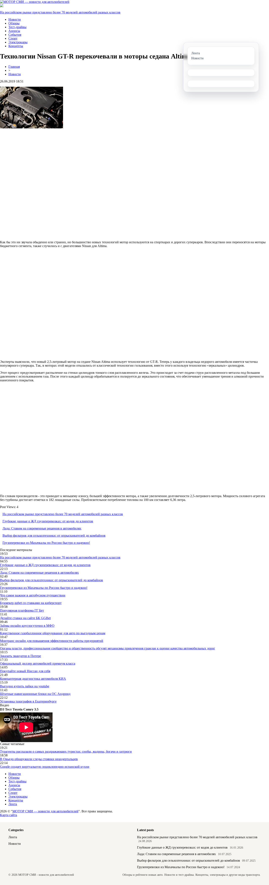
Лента (12, 804)
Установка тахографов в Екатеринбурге (28, 701)
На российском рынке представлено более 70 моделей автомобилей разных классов (60, 12)
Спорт (12, 38)
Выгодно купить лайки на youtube (24, 686)
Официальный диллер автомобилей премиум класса (37, 663)
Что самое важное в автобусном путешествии (32, 595)
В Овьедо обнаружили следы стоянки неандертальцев (39, 759)
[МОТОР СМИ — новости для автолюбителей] (34, 2)
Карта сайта (8, 815)
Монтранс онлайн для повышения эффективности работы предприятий (51, 641)
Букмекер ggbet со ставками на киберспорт (31, 603)
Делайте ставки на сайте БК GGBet (25, 618)
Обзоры (14, 23)
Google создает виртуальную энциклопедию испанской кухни (44, 766)
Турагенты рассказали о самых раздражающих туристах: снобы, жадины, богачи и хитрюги (66, 751)
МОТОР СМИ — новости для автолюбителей (45, 811)
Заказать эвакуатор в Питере (20, 656)
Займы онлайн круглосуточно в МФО (27, 625)
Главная (14, 66)
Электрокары (18, 42)
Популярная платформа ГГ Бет (22, 610)
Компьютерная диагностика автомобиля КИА (33, 678)
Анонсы (14, 31)
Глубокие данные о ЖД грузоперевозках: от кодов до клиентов (48, 521)
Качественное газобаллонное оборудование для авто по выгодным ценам (52, 633)
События (14, 34)
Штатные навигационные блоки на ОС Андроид (35, 694)
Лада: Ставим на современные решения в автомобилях (42, 528)
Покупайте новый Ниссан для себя (25, 671)
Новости (14, 19)
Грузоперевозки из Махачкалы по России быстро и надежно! (46, 542)
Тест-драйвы (17, 27)
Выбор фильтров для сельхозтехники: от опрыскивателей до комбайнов (54, 535)
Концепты (15, 46)
